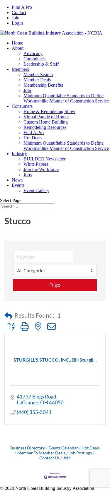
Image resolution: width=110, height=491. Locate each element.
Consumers (22, 106)
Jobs (27, 174)
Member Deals (37, 79)
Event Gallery (36, 190)
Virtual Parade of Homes (46, 116)
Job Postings (80, 452)
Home (17, 42)
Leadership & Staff (41, 63)
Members (20, 69)
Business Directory (27, 447)
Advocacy (33, 53)
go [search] (57, 285)
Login (17, 22)
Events (18, 185)
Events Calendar (63, 447)
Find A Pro (22, 7)
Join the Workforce (41, 169)
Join (15, 17)
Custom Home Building (45, 121)
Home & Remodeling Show (49, 111)
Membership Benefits (43, 85)
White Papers (35, 164)
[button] (8, 315)
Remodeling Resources (44, 127)
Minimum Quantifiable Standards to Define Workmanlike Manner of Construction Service (66, 98)
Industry (19, 153)
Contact (19, 12)
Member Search (38, 74)
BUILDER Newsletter (44, 158)
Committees (34, 58)
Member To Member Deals (41, 452)
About (17, 48)
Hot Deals (32, 137)
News (17, 179)
